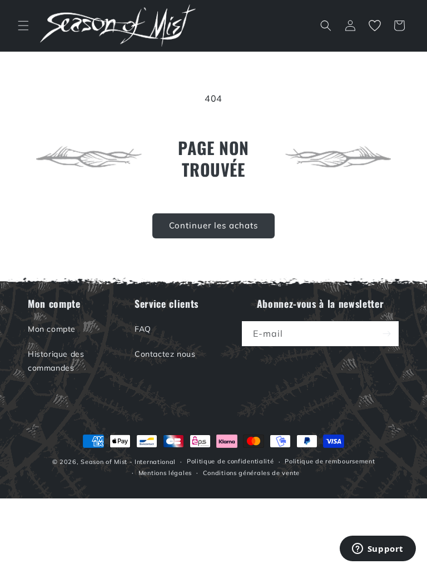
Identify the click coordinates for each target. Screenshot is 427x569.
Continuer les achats (213, 225)
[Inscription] (386, 334)
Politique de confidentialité (230, 461)
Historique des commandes (56, 361)
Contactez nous (165, 354)
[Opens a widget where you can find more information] (377, 549)
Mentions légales (165, 473)
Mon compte (52, 329)
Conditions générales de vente (251, 473)
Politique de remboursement (330, 461)
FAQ (143, 329)
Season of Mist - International (128, 462)
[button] (23, 25)
